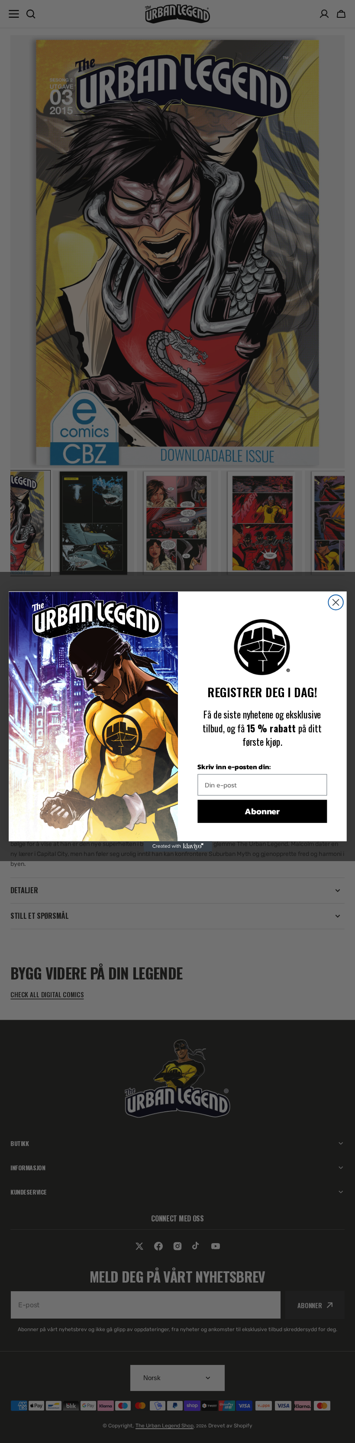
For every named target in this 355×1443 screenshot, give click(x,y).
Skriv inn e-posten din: (233, 766)
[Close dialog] (335, 602)
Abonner (262, 811)
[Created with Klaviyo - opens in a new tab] (177, 846)
